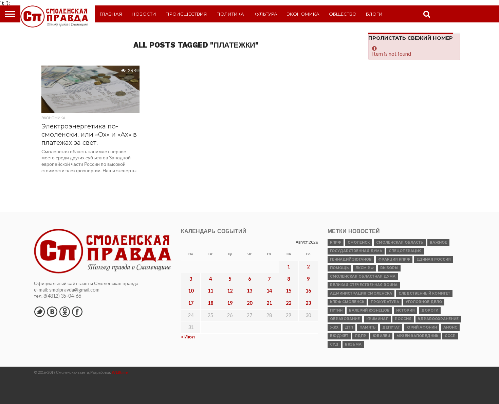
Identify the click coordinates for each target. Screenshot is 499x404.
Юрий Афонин (421, 327)
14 (269, 291)
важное (438, 242)
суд (334, 344)
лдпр (360, 336)
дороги (429, 310)
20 (249, 303)
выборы (389, 268)
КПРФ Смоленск (347, 302)
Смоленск (359, 242)
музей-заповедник (417, 336)
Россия (403, 319)
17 (190, 303)
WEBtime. (120, 372)
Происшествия (186, 14)
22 (288, 303)
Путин (336, 310)
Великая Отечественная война (364, 285)
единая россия (434, 259)
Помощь (339, 268)
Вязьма (353, 344)
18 (210, 303)
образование (345, 319)
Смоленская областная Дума (362, 276)
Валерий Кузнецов (369, 310)
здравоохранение (438, 319)
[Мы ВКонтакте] (52, 311)
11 (210, 291)
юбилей (381, 336)
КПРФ (335, 242)
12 (230, 291)
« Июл (188, 336)
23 (308, 303)
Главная (111, 14)
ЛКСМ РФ (364, 268)
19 (230, 303)
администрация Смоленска (361, 293)
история (405, 310)
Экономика (303, 14)
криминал (377, 319)
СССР (450, 336)
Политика (230, 14)
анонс (450, 327)
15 (288, 291)
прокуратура (385, 302)
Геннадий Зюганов (351, 259)
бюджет (339, 336)
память (367, 327)
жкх (334, 327)
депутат (391, 327)
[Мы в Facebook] (77, 311)
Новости (144, 14)
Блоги (374, 14)
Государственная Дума (356, 251)
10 (190, 291)
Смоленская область (399, 242)
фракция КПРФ (394, 259)
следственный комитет (424, 293)
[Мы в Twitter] (39, 311)
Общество (342, 14)
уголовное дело (424, 302)
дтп (349, 327)
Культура (265, 14)
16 (308, 291)
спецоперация (405, 251)
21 (269, 303)
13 (249, 291)
